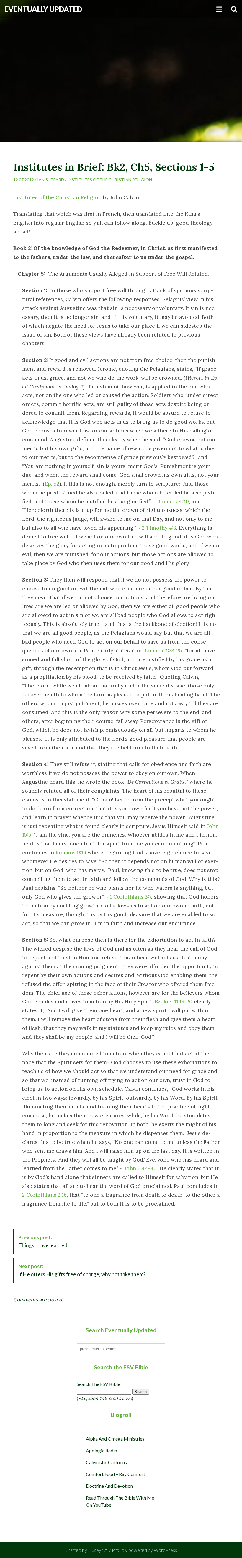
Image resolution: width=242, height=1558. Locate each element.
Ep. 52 (52, 483)
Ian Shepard (50, 179)
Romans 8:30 (173, 501)
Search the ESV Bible (98, 1384)
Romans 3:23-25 (162, 650)
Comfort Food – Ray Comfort (115, 1474)
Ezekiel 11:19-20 (173, 1001)
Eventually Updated (43, 9)
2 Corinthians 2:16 (44, 1194)
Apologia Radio (101, 1450)
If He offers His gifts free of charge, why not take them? (81, 1270)
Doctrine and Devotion (109, 1486)
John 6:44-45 (140, 1168)
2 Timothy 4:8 (159, 527)
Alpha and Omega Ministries (115, 1438)
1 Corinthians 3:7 (130, 896)
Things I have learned (42, 1241)
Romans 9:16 (70, 852)
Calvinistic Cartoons (106, 1462)
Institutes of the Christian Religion (109, 179)
